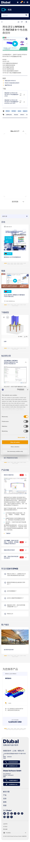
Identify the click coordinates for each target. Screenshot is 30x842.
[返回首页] (5, 2)
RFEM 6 (8, 111)
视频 (3, 271)
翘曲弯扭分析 (8, 85)
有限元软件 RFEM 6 (10, 80)
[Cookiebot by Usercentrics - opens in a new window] (18, 390)
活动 (3, 222)
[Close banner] (27, 389)
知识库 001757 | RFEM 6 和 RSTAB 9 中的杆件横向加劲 (14, 295)
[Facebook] (11, 813)
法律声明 (5, 824)
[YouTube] (8, 813)
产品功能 (5, 470)
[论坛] (4, 813)
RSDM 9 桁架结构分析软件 (12, 83)
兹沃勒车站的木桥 (9, 649)
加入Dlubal (7, 810)
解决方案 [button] (6, 792)
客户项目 (5, 625)
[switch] (26, 421)
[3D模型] (4, 317)
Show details (21, 437)
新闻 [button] (4, 802)
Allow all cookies (15, 442)
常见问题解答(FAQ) (9, 569)
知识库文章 (6, 356)
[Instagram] (4, 817)
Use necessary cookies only (15, 451)
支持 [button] (4, 798)
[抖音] (22, 813)
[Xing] (15, 813)
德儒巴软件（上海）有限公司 (13, 751)
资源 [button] (4, 805)
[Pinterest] (18, 813)
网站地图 (5, 829)
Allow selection (15, 446)
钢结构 (19, 111)
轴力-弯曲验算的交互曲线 (11, 458)
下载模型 (5, 312)
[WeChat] (8, 817)
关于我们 (5, 826)
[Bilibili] (11, 817)
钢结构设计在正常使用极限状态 (12, 257)
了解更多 (8, 533)
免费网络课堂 (9, 114)
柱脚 (5, 341)
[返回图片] (7, 317)
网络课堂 (16, 114)
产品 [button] (4, 795)
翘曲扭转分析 (26, 111)
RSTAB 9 (14, 111)
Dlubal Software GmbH (12, 771)
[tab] (5, 462)
